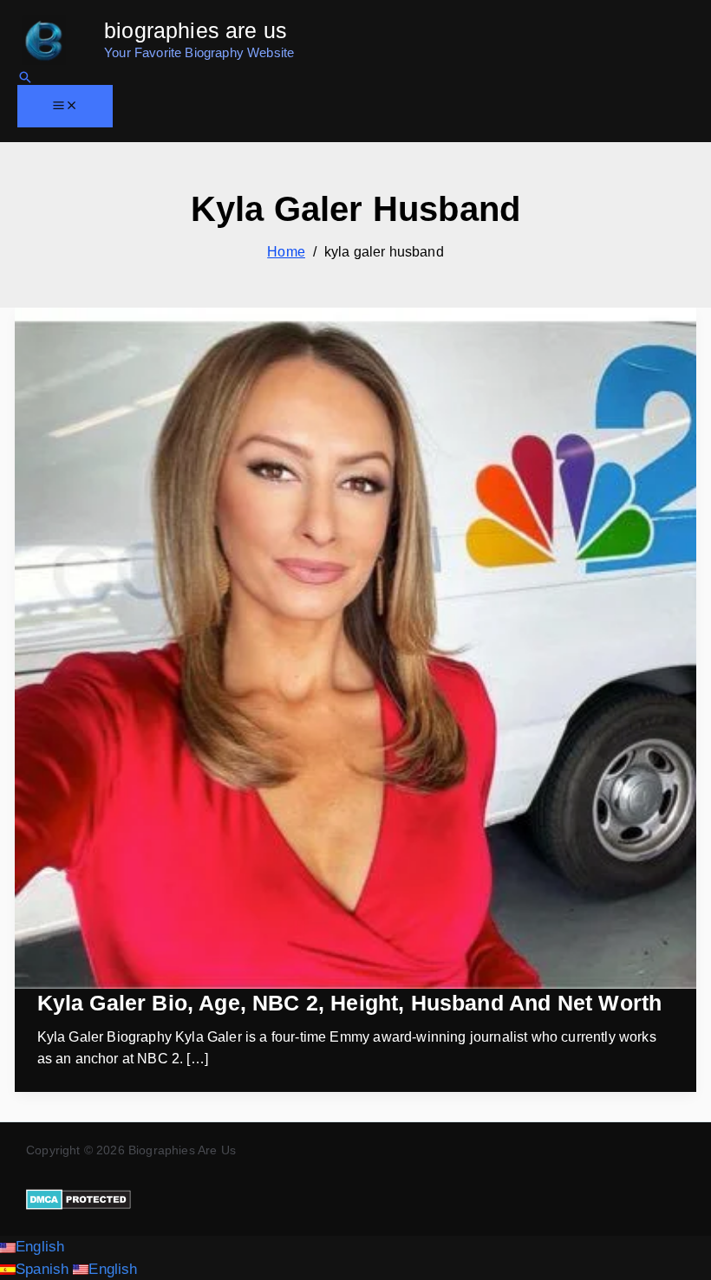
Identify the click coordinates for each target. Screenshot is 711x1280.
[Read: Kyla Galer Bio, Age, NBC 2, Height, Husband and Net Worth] (355, 648)
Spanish (44, 1269)
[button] (25, 77)
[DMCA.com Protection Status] (78, 1198)
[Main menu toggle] (65, 106)
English (40, 1246)
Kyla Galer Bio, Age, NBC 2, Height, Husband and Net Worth (349, 1003)
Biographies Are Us (195, 30)
